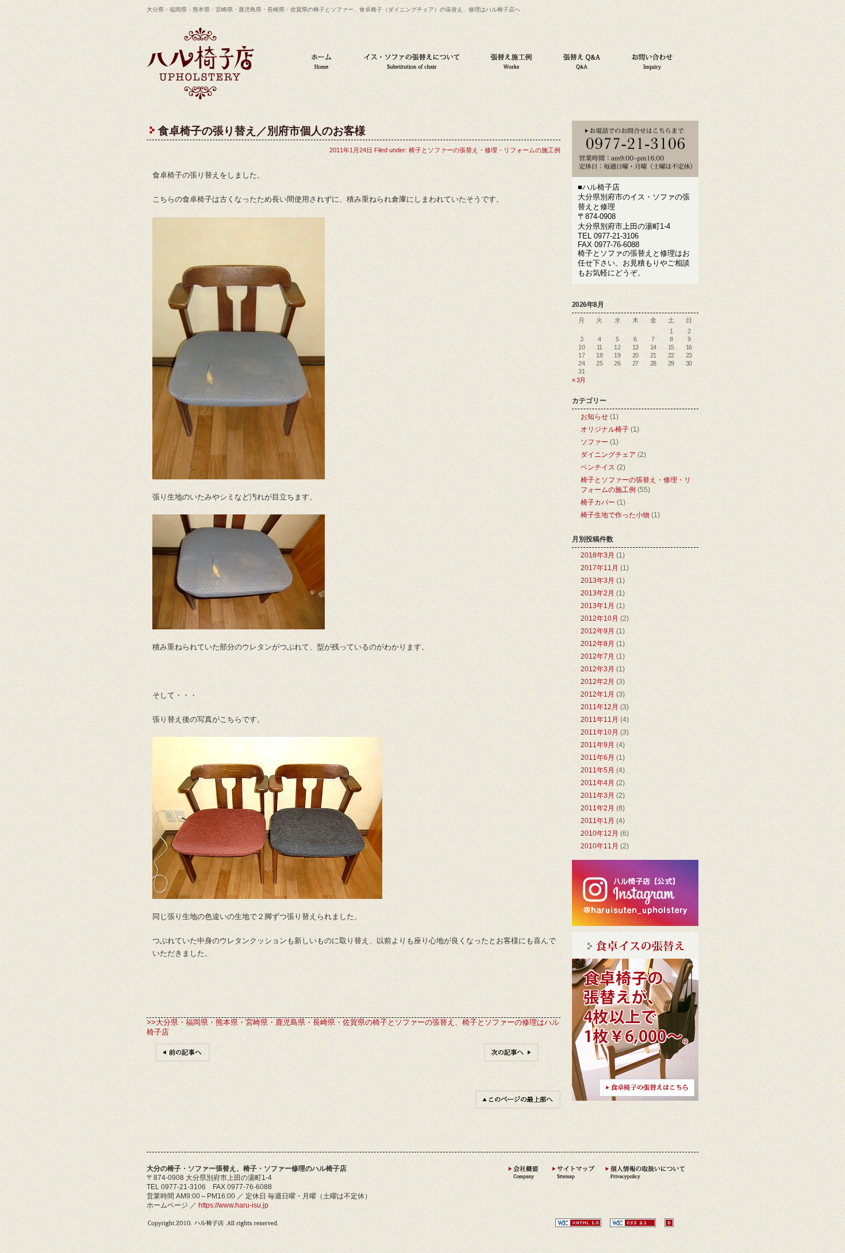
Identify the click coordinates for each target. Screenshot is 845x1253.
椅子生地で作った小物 (615, 515)
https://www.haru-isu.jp (233, 1205)
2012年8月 (597, 644)
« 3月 (579, 379)
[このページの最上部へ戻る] (517, 1106)
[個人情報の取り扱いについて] (646, 1182)
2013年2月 (597, 593)
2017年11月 (600, 568)
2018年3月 (597, 555)
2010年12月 (600, 833)
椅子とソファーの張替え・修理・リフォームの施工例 (484, 150)
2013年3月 (597, 580)
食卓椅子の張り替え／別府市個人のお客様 (262, 131)
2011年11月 (600, 720)
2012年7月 (597, 656)
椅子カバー (598, 502)
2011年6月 (597, 758)
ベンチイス (598, 467)
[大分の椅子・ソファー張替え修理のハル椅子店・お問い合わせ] (652, 61)
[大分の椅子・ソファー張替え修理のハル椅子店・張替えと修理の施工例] (511, 61)
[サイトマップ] (572, 1182)
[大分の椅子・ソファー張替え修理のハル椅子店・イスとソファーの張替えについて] (412, 61)
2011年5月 (597, 770)
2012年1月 (597, 694)
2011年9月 (597, 745)
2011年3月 (597, 795)
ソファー (594, 442)
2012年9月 (597, 631)
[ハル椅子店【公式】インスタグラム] (635, 923)
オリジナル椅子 (605, 429)
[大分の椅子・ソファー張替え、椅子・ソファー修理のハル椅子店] (200, 97)
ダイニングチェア (608, 455)
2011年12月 (600, 707)
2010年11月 (600, 846)
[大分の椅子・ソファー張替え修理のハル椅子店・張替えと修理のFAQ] (582, 61)
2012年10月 (600, 618)
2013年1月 (597, 606)
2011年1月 (597, 821)
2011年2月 (597, 808)
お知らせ (594, 417)
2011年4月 (597, 783)
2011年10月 (600, 732)
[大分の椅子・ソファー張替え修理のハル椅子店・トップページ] (321, 61)
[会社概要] (523, 1182)
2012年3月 (597, 669)
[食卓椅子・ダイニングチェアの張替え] (635, 1098)
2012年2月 (597, 682)
